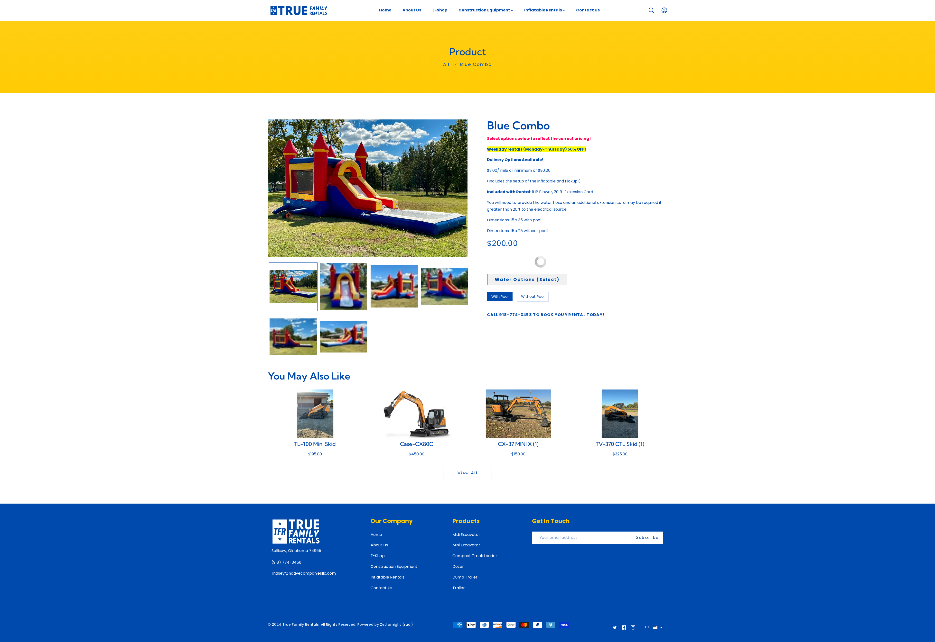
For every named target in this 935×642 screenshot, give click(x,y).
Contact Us (381, 588)
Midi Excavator (466, 534)
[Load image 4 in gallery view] (445, 287)
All (446, 64)
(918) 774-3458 (286, 562)
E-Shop (378, 556)
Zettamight (390, 624)
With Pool (499, 296)
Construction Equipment (394, 566)
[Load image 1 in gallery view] (293, 287)
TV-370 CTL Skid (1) (620, 444)
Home (376, 534)
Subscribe (647, 537)
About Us (379, 545)
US (647, 627)
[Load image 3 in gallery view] (394, 287)
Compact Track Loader (474, 556)
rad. (407, 624)
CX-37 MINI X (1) (518, 444)
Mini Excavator (466, 545)
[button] (651, 10)
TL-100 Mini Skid (315, 444)
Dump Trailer (464, 577)
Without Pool (532, 296)
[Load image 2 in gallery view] (344, 287)
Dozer (458, 566)
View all (468, 472)
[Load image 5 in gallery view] (293, 337)
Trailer (458, 588)
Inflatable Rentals (387, 577)
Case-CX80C (416, 444)
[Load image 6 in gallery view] (344, 337)
